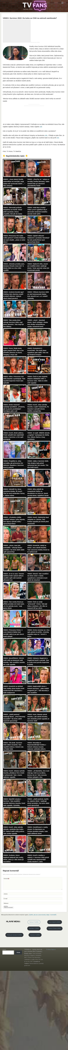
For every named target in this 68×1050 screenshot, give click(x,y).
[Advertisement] (17, 31)
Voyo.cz (53, 949)
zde (41, 127)
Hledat (4, 949)
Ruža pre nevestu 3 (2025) (14, 935)
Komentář (6, 879)
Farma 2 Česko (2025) (54, 928)
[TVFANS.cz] (34, 6)
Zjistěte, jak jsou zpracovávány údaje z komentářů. (43, 914)
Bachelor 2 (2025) (34, 928)
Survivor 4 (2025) (35, 935)
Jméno (5, 894)
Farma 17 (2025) (33, 922)
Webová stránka (6, 905)
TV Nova (48, 949)
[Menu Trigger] (62, 2)
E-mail (5, 898)
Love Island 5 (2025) (54, 922)
